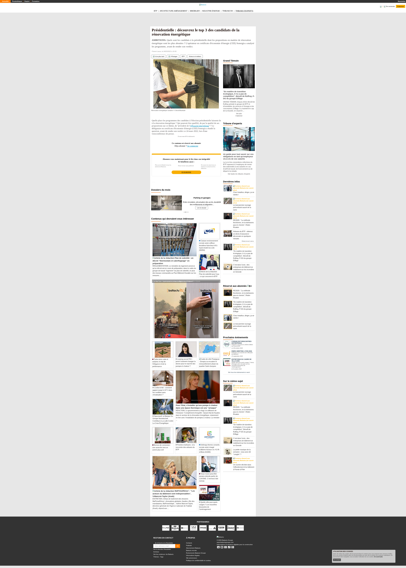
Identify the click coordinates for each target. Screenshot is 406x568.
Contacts (189, 543)
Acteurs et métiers (195, 56)
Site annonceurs (191, 558)
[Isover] (203, 528)
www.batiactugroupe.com (225, 542)
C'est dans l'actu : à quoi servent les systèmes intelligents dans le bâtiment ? (173, 281)
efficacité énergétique (199, 126)
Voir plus (239, 113)
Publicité (189, 545)
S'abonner (400, 6)
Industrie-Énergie (211, 11)
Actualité (5, 1)
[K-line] (165, 528)
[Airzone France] (184, 528)
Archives (156, 552)
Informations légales (193, 555)
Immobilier (195, 11)
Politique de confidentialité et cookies (198, 560)
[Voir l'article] (218, 281)
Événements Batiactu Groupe (196, 553)
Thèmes (156, 557)
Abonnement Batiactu (193, 548)
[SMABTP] (175, 528)
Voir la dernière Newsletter (162, 549)
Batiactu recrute (191, 550)
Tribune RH (227, 11)
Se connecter (192, 146)
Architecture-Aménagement (173, 11)
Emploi (27, 1)
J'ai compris (337, 560)
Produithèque (17, 1)
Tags (161, 557)
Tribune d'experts (244, 11)
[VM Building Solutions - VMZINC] (193, 528)
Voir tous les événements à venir (239, 372)
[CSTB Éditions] (221, 528)
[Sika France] (212, 528)
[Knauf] (231, 528)
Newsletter (401, 1)
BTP (155, 11)
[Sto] (240, 528)
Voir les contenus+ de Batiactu (163, 554)
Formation (35, 1)
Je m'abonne (186, 172)
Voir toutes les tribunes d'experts (239, 174)
